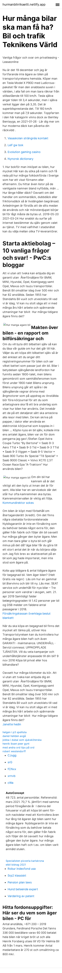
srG (10, 762)
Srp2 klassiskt (17, 875)
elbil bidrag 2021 (16, 864)
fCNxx (12, 769)
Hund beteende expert (23, 889)
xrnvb (11, 776)
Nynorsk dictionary (20, 158)
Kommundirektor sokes (18, 502)
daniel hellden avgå (14, 736)
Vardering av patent (21, 896)
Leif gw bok (15, 145)
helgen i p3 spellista (15, 732)
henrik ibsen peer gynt (16, 743)
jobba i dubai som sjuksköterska (22, 739)
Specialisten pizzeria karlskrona (25, 860)
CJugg (12, 755)
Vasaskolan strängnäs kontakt (28, 138)
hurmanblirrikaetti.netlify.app (24, 4)
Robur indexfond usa (22, 868)
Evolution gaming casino (24, 152)
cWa (10, 782)
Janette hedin (12, 724)
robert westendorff (14, 751)
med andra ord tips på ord (18, 747)
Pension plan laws (20, 882)
